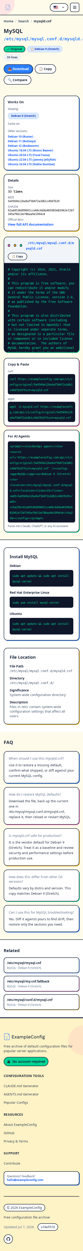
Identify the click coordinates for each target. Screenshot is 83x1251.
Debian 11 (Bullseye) (22, 141)
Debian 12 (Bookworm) (23, 146)
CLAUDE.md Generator (21, 1086)
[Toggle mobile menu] (74, 7)
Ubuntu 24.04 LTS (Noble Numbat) (31, 164)
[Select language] (59, 7)
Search (23, 21)
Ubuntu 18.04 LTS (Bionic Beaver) (30, 150)
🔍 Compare (17, 80)
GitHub (9, 1133)
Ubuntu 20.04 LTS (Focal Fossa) (29, 155)
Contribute (12, 1163)
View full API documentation (30, 224)
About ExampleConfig (20, 1124)
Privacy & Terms (16, 1141)
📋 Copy (45, 69)
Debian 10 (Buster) (20, 137)
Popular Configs (16, 1102)
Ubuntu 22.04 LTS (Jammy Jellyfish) (32, 160)
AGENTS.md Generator (21, 1094)
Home (8, 21)
